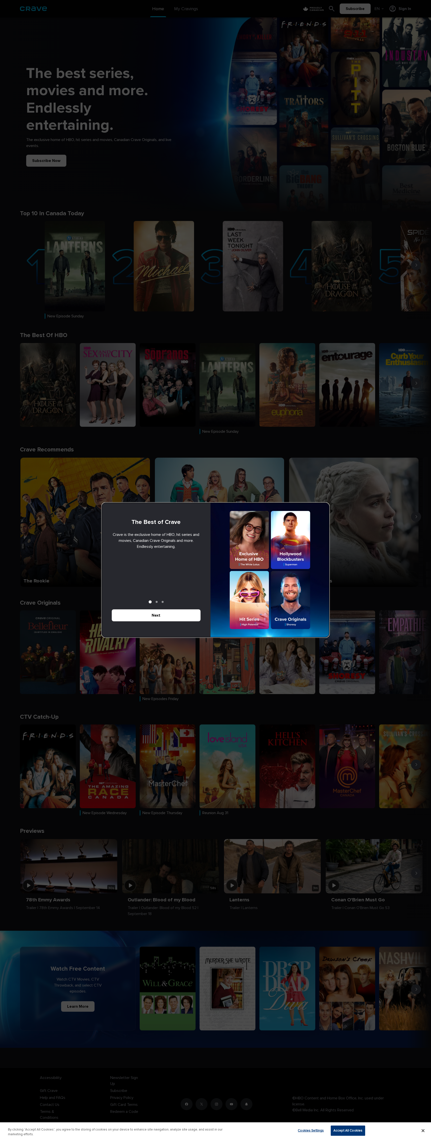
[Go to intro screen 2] (157, 602)
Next (156, 615)
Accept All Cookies (347, 1131)
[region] (215, 1131)
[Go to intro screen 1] (150, 601)
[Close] (423, 1130)
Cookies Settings (311, 1131)
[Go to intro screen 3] (163, 602)
